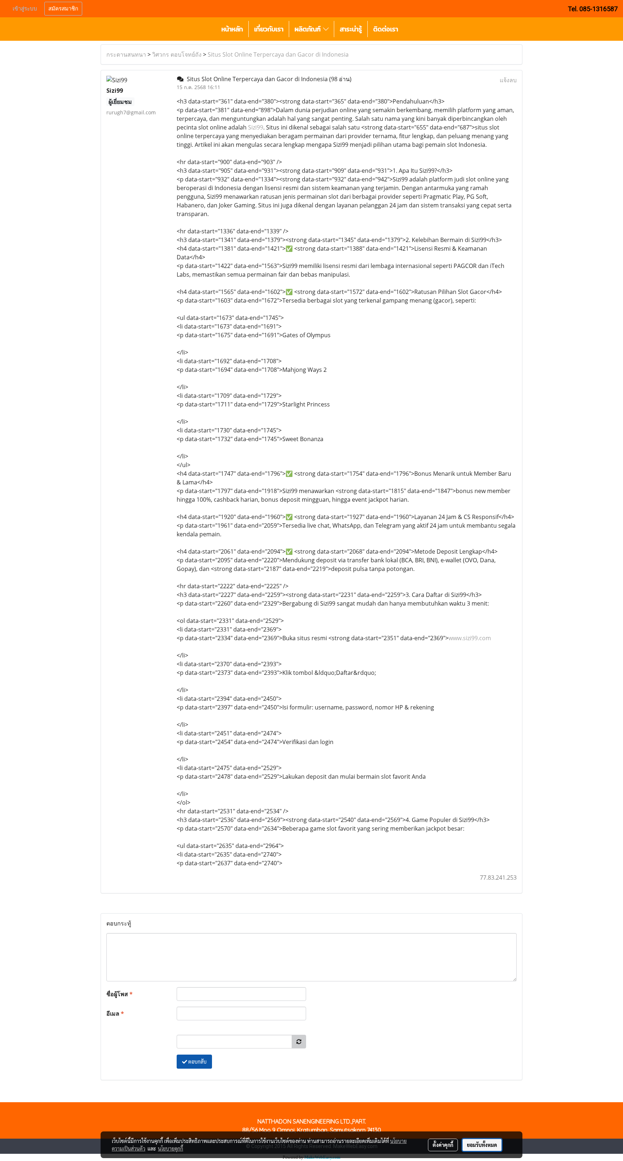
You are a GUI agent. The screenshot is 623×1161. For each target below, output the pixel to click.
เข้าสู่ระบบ (25, 8)
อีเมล (115, 1013)
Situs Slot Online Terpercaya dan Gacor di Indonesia (278, 54)
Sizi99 (255, 127)
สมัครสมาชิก (63, 8)
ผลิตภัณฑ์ (309, 29)
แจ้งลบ (508, 80)
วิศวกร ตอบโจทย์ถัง (177, 54)
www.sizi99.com (470, 638)
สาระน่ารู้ (351, 29)
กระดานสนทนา (126, 54)
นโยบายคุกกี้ (170, 1148)
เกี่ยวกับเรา (268, 29)
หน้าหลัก (232, 29)
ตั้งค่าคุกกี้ (443, 1145)
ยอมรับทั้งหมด (482, 1145)
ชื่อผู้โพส (119, 994)
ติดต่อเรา (385, 29)
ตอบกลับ (197, 1061)
